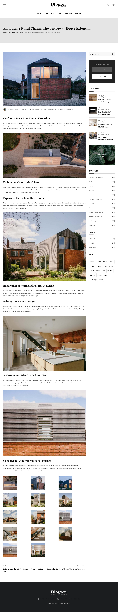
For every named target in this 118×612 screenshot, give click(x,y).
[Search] (108, 5)
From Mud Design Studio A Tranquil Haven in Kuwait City (105, 101)
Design (91, 182)
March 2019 (92, 247)
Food (105, 266)
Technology (92, 221)
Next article (81, 566)
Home (39, 14)
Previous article (10, 566)
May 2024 (92, 239)
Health (98, 271)
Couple (99, 262)
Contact (78, 14)
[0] (113, 5)
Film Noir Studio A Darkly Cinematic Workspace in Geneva (105, 114)
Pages (59, 14)
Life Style (92, 203)
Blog (53, 14)
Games (92, 271)
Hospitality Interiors (103, 97)
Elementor (68, 14)
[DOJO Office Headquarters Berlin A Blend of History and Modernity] (93, 135)
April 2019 (92, 243)
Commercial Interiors (96, 177)
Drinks (111, 262)
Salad (105, 275)
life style (109, 271)
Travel (101, 280)
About (46, 14)
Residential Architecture (16, 33)
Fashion (91, 186)
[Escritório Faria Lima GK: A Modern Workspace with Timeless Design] (93, 122)
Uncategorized (93, 225)
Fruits (111, 266)
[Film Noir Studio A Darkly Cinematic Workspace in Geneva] (93, 110)
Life (104, 271)
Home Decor (93, 195)
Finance (99, 266)
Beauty (92, 262)
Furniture (92, 190)
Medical (99, 275)
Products (92, 208)
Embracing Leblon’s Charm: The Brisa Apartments (66, 569)
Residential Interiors (95, 216)
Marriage (92, 275)
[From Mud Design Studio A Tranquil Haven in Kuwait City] (93, 97)
